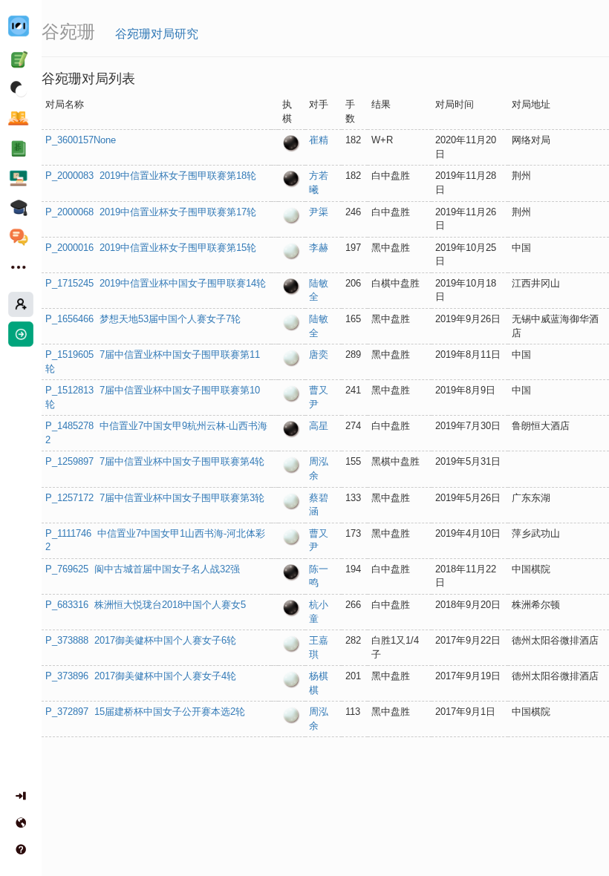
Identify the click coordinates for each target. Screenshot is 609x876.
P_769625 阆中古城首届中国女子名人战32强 (142, 569)
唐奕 (318, 354)
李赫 (318, 247)
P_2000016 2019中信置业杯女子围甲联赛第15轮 (150, 247)
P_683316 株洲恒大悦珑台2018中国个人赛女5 (145, 604)
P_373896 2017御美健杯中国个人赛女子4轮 (140, 675)
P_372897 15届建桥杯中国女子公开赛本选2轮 (145, 711)
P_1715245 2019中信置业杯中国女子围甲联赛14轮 (155, 283)
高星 (318, 425)
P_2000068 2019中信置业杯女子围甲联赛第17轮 (150, 212)
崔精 (318, 140)
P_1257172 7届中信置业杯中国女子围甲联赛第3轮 (154, 497)
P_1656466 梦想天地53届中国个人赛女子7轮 (143, 318)
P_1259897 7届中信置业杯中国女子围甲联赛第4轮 (154, 461)
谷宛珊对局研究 (156, 33)
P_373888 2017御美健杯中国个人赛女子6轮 (140, 640)
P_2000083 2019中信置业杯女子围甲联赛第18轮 (150, 175)
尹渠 (318, 212)
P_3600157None (80, 140)
